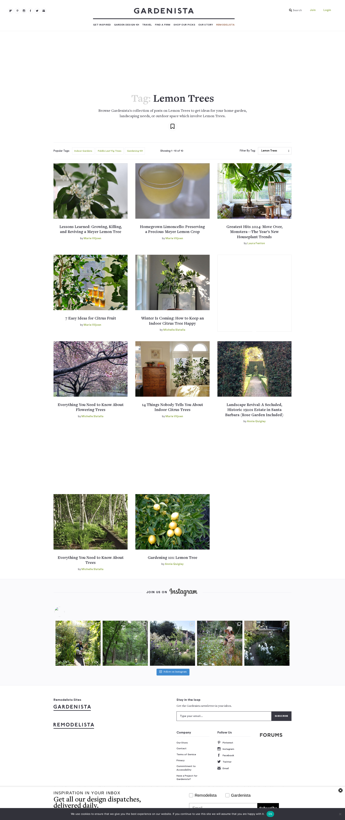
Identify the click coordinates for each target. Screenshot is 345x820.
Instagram (228, 749)
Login (327, 10)
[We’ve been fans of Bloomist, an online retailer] (78, 643)
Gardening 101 (135, 151)
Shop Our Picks (184, 25)
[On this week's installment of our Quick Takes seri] (219, 643)
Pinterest (228, 742)
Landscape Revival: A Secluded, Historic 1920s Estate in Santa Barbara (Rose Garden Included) (254, 410)
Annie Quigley (256, 421)
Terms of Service (186, 754)
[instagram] (24, 11)
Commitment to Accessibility (186, 768)
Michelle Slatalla (174, 329)
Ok (270, 813)
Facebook (228, 755)
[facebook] (30, 11)
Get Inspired (102, 25)
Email (226, 768)
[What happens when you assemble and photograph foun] (125, 643)
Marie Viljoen (92, 238)
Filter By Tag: (248, 150)
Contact (181, 748)
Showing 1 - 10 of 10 (171, 151)
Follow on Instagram (175, 672)
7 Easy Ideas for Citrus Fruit (90, 319)
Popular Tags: (62, 151)
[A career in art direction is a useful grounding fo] (266, 643)
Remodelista (225, 25)
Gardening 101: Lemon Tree (172, 558)
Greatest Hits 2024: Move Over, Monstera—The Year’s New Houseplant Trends (254, 232)
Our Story (205, 25)
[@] (65, 612)
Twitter (227, 762)
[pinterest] (17, 11)
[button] (294, 10)
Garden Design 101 (126, 25)
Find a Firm (163, 25)
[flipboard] (11, 11)
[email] (44, 11)
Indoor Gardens (83, 151)
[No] (340, 814)
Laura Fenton (256, 243)
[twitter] (37, 11)
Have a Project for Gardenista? (186, 778)
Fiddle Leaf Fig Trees (109, 151)
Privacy (180, 760)
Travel (147, 25)
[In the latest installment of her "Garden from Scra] (172, 643)
